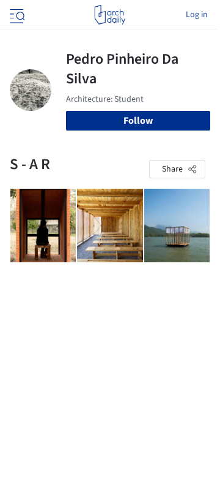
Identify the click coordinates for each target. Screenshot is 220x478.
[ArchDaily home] (109, 15)
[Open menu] (15, 14)
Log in (197, 14)
